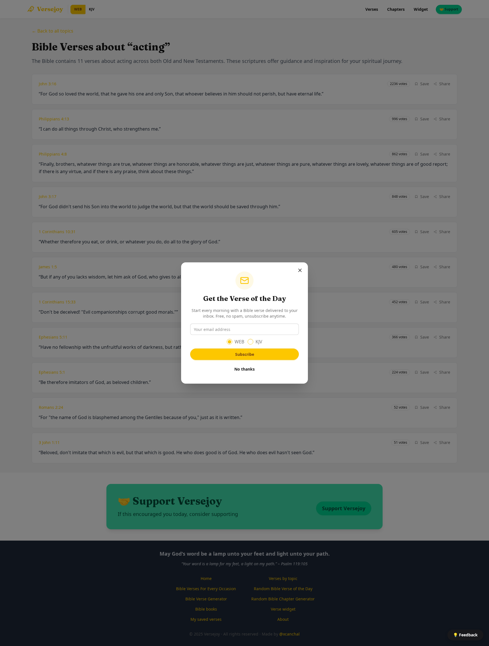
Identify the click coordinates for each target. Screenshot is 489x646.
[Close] (299, 270)
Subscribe (244, 354)
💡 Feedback (465, 635)
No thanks (244, 369)
